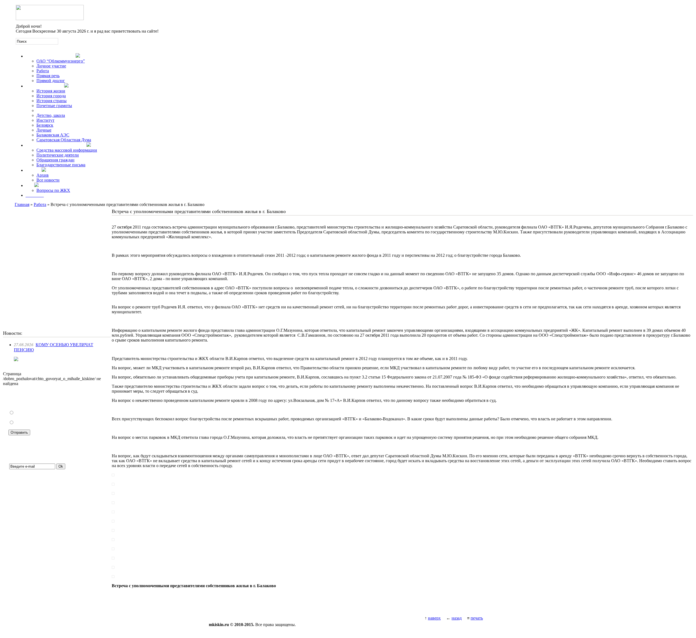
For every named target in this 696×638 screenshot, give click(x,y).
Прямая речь (48, 75)
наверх (434, 618)
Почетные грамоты (54, 105)
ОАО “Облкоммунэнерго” (60, 61)
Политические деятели (57, 155)
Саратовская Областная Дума (63, 139)
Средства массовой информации (66, 150)
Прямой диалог (50, 80)
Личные (43, 130)
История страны (51, 100)
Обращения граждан (55, 160)
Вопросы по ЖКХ (53, 190)
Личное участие (51, 66)
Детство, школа (50, 115)
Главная (22, 204)
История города (51, 95)
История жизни (50, 91)
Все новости (48, 180)
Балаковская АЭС (52, 135)
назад (457, 618)
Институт (45, 120)
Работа (42, 70)
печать (477, 618)
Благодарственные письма (60, 164)
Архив (42, 175)
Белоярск (44, 125)
